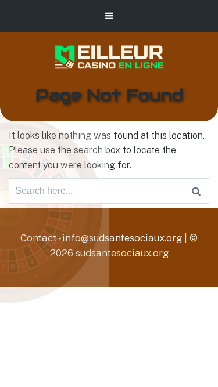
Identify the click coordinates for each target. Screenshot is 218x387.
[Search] (196, 191)
